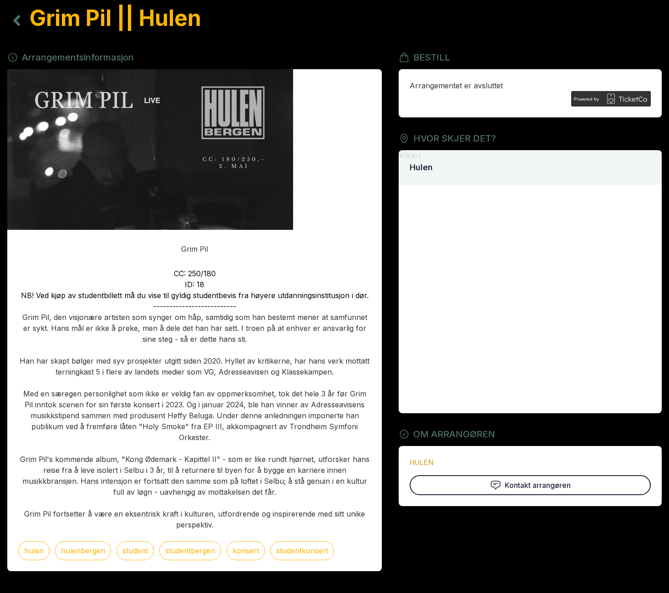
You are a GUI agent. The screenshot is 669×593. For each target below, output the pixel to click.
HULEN (422, 462)
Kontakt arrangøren (538, 485)
